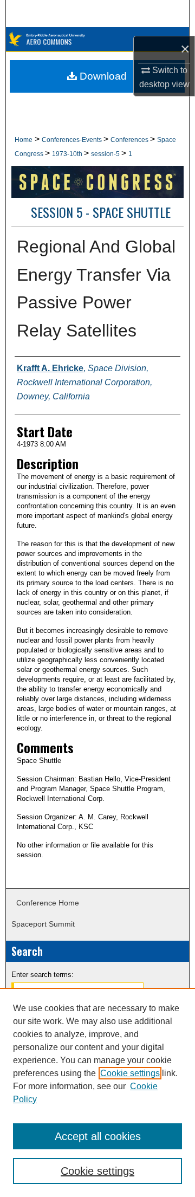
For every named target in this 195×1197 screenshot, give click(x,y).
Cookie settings (130, 1073)
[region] (97, 1092)
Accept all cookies (98, 1136)
